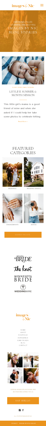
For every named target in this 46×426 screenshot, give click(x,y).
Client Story (17, 87)
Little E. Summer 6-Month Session (23, 93)
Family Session (28, 87)
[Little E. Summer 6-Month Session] (23, 70)
